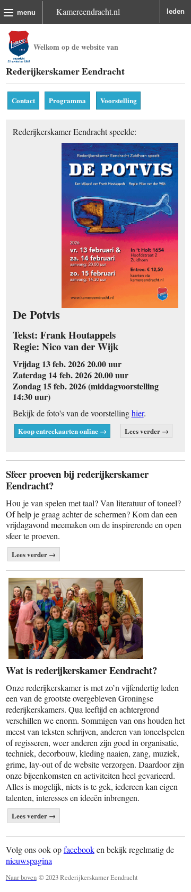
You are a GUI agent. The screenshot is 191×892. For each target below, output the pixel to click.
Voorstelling (118, 100)
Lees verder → (147, 431)
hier (138, 412)
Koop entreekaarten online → (62, 431)
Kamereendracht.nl (88, 11)
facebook (79, 849)
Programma (67, 100)
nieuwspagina (29, 860)
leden (176, 11)
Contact (23, 100)
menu (26, 12)
